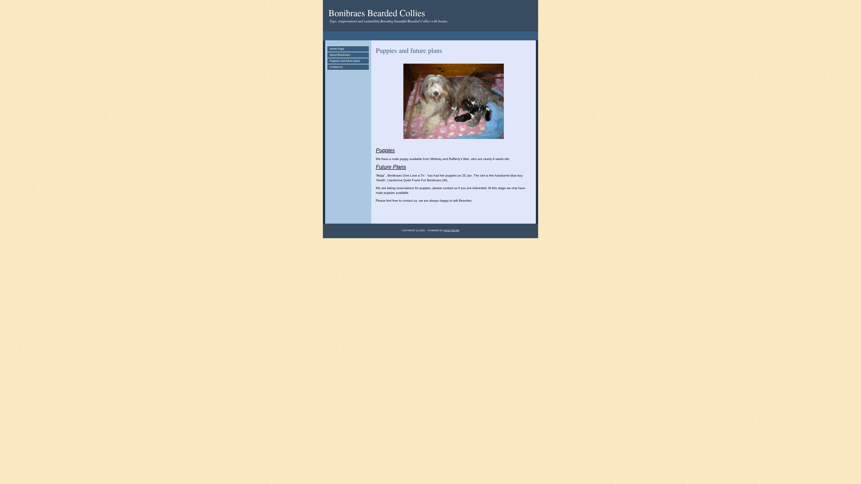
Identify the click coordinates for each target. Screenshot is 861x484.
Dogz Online (451, 230)
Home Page (337, 48)
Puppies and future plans (345, 61)
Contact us (336, 67)
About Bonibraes (340, 54)
